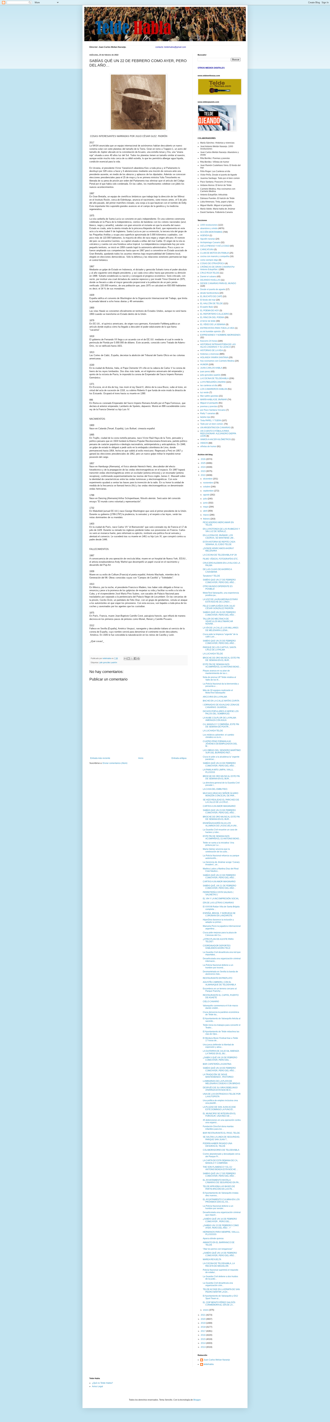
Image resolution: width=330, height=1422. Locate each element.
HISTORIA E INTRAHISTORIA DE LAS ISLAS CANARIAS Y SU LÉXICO (218, 345)
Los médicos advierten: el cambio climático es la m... (218, 736)
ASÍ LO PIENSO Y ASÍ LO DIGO (214, 246)
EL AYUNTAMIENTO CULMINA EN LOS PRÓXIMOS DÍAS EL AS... (221, 1200)
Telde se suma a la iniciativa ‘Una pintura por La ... (218, 844)
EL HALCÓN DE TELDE (211, 303)
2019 (203, 1323)
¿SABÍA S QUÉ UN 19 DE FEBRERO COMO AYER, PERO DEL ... (220, 1058)
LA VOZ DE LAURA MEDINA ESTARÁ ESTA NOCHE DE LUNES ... (220, 600)
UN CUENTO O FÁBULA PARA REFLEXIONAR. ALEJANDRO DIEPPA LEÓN (218, 433)
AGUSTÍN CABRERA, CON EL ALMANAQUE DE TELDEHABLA (219, 983)
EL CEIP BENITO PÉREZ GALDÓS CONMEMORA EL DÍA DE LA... (219, 1303)
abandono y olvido (209, 228)
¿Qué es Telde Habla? (102, 1383)
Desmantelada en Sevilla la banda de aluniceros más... (220, 972)
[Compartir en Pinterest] (138, 658)
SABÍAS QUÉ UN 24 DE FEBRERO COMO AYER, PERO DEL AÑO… (219, 764)
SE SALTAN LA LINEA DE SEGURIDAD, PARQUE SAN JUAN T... (221, 1138)
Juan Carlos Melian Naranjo (217, 1360)
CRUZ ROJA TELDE (209, 273)
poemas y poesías (208, 406)
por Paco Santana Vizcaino (213, 410)
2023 (203, 471)
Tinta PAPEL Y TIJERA (210, 420)
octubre (207, 486)
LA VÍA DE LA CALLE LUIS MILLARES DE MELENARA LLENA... (220, 629)
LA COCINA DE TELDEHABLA (214, 378)
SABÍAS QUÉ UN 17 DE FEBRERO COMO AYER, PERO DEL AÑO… (219, 1174)
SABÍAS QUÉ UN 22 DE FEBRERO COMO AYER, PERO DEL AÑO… (219, 876)
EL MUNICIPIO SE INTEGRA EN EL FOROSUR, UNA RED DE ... (219, 1114)
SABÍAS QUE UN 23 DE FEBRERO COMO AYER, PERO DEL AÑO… (219, 811)
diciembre (208, 479)
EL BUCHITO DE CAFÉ (211, 296)
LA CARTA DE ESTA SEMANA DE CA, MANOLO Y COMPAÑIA (220, 1161)
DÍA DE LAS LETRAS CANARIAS (218, 902)
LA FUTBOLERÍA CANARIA (213, 382)
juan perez (205, 371)
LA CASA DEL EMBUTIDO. (215, 789)
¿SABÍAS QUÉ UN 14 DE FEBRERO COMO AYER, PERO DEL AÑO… (220, 1254)
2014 (203, 1343)
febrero (206, 519)
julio (205, 498)
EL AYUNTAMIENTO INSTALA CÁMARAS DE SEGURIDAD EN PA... (221, 1181)
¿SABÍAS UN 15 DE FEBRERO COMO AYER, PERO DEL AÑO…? (221, 1226)
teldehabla (209, 1364)
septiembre (208, 491)
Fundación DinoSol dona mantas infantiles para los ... (218, 1127)
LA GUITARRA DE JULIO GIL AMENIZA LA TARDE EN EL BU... (221, 1052)
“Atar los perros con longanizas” (218, 1249)
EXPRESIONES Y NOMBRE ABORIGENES (220, 335)
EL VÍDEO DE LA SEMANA (212, 324)
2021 (203, 1315)
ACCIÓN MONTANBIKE (211, 232)
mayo (206, 507)
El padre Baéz (206, 307)
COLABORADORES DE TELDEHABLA (221, 1150)
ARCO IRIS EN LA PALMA (215, 697)
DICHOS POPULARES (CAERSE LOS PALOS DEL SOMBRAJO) (221, 712)
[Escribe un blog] (128, 658)
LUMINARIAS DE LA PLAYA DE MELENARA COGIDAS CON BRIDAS (221, 1082)
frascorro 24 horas (208, 341)
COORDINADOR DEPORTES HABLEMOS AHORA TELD (216, 946)
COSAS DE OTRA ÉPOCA (212, 263)
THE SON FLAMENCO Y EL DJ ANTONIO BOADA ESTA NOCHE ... (220, 1168)
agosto (206, 495)
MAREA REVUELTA (212, 1259)
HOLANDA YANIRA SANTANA (214, 357)
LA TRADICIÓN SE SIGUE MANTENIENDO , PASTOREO (218, 1075)
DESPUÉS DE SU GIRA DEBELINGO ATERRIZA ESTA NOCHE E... (220, 1088)
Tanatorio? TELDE (211, 576)
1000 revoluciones (209, 225)
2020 (203, 1319)
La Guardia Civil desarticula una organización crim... (218, 1284)
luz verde (204, 392)
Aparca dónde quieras (213, 1238)
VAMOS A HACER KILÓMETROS (215, 439)
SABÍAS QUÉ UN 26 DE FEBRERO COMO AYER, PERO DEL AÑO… (219, 613)
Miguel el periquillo (209, 403)
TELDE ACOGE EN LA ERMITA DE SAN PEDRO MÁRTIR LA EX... (221, 1290)
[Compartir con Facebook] (135, 658)
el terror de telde (208, 321)
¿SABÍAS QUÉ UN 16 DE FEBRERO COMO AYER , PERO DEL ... (220, 1220)
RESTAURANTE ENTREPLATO (217, 978)
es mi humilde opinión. (210, 331)
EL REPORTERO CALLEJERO (214, 314)
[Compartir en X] (132, 658)
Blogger (197, 1400)
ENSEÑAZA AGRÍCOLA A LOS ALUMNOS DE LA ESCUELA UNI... (220, 824)
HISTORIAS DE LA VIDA (211, 350)
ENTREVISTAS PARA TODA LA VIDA (217, 328)
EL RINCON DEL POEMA (212, 317)
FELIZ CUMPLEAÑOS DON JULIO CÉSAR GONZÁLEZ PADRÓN (219, 607)
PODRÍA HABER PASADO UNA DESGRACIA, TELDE (217, 1144)
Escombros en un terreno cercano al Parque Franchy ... (220, 989)
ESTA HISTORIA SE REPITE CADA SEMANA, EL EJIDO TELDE (219, 543)
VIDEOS (204, 443)
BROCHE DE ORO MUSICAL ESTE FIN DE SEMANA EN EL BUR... (221, 659)
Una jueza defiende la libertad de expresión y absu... (218, 1045)
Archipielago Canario (210, 242)
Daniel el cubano (208, 276)
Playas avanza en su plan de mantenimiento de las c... (216, 671)
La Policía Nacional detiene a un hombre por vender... (218, 1207)
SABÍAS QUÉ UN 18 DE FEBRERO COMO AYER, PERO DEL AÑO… (219, 1069)
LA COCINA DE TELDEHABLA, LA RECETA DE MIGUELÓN (219, 1264)
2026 (203, 459)
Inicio (140, 758)
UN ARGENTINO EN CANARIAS (215, 427)
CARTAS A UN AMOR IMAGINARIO (219, 806)
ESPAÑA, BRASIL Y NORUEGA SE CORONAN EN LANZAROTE (219, 914)
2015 (203, 1339)
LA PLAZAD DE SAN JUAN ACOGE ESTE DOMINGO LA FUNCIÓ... (219, 1108)
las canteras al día (208, 385)
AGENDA (204, 235)
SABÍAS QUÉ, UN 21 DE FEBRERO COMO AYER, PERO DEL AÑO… (219, 886)
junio (205, 503)
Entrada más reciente (100, 758)
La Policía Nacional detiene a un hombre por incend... (218, 966)
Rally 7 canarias (207, 413)
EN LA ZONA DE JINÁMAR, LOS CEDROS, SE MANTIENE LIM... (219, 536)
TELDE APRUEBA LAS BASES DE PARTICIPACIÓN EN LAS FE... (219, 1187)
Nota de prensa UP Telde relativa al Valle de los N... (219, 678)
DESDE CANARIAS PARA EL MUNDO (218, 283)
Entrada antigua (179, 758)
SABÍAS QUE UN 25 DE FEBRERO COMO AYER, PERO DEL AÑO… (219, 642)
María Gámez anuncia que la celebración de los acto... (216, 850)
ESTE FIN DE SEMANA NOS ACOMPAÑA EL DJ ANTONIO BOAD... (222, 665)
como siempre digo (209, 260)
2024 (203, 467)
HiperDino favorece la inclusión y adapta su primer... (218, 921)
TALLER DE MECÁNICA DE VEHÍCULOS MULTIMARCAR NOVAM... (218, 621)
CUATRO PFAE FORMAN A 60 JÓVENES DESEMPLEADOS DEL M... (220, 744)
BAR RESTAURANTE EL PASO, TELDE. (221, 1133)
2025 (203, 463)
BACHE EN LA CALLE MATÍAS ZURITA (221, 701)
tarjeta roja (205, 417)
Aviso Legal (97, 1386)
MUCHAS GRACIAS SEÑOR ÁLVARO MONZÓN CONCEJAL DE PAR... (220, 794)
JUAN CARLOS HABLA (211, 368)
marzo (206, 515)
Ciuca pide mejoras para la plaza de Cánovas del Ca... (220, 933)
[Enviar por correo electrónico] (125, 658)
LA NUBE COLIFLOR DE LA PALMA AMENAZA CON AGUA (219, 719)
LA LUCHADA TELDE (213, 653)
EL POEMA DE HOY (209, 310)
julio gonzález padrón (108, 662)
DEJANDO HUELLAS (210, 280)
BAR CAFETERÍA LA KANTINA (217, 1064)
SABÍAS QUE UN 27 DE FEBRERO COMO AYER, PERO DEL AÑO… (219, 581)
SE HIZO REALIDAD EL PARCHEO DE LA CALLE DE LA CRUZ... (221, 801)
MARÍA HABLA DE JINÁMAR (213, 399)
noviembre (208, 483)
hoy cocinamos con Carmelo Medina (217, 361)
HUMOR (204, 364)
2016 (203, 1335)
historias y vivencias (209, 354)
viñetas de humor (208, 446)
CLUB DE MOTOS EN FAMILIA (214, 253)
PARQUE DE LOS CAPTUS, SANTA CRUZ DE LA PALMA (219, 648)
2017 (203, 1331)
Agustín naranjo (207, 239)
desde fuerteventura (209, 293)
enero (206, 1310)
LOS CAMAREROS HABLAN (213, 389)
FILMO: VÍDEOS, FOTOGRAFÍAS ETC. (220, 559)
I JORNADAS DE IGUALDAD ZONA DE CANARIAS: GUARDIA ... (221, 706)
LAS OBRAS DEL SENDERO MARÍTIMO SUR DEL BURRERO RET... (222, 751)
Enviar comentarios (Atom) (115, 763)
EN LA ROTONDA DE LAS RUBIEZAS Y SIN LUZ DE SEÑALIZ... (221, 530)
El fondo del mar (208, 300)
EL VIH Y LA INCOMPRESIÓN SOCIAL (221, 898)
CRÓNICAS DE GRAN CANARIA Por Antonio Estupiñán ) (217, 268)
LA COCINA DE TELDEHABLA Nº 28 (220, 555)
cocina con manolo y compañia (214, 256)
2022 (203, 475)
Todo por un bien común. (211, 424)
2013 (203, 1347)
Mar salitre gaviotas (209, 396)
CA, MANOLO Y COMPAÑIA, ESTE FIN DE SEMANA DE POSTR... (221, 725)
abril (205, 511)
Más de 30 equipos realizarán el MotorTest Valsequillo (218, 691)
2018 (203, 1327)
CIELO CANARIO (211, 1001)
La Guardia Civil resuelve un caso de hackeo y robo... (220, 830)
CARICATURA (207, 249)
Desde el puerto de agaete (212, 289)
